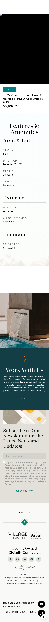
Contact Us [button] (24, 399)
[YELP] (38, 559)
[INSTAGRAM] (17, 559)
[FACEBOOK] (10, 559)
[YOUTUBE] (31, 559)
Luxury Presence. (12, 606)
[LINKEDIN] (24, 559)
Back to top (24, 512)
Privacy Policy (35, 611)
